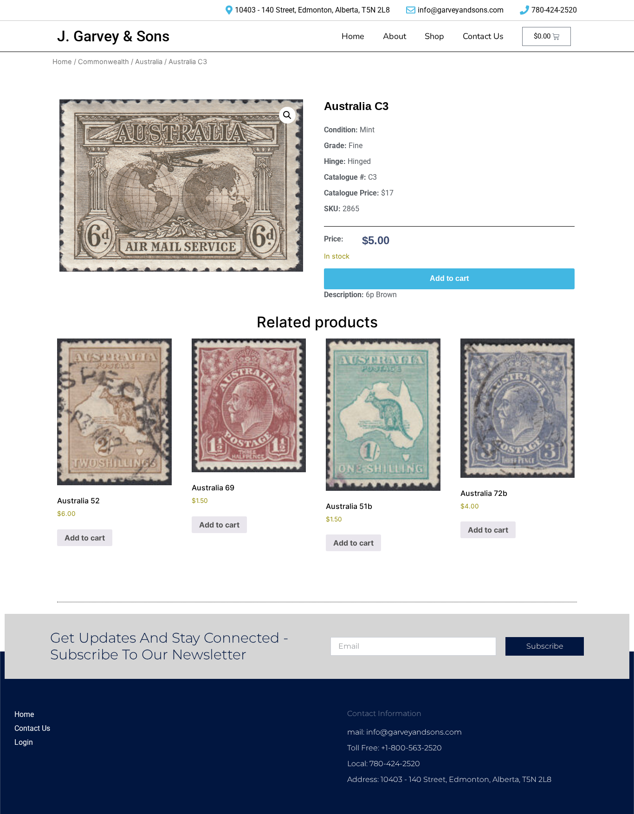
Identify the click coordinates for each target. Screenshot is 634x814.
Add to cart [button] (85, 537)
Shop (434, 36)
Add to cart (449, 278)
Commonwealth (103, 62)
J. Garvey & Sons (113, 36)
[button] (287, 115)
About (394, 36)
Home (353, 36)
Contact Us (483, 36)
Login (23, 742)
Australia (148, 62)
